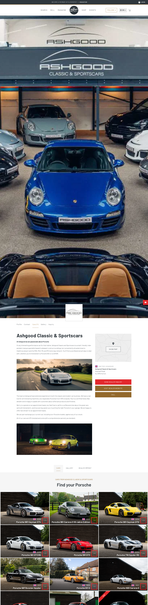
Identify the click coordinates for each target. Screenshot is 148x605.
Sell (52, 10)
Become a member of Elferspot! (69, 2)
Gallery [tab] (69, 468)
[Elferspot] (74, 10)
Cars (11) (35, 324)
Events (92, 10)
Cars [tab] (58, 468)
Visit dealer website (113, 388)
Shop (84, 10)
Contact (27, 324)
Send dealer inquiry (113, 382)
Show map (113, 349)
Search (44, 10)
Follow (110, 10)
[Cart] (129, 10)
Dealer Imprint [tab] (85, 468)
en (123, 10)
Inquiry (51, 324)
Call (113, 395)
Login (143, 2)
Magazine (62, 10)
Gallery (43, 324)
